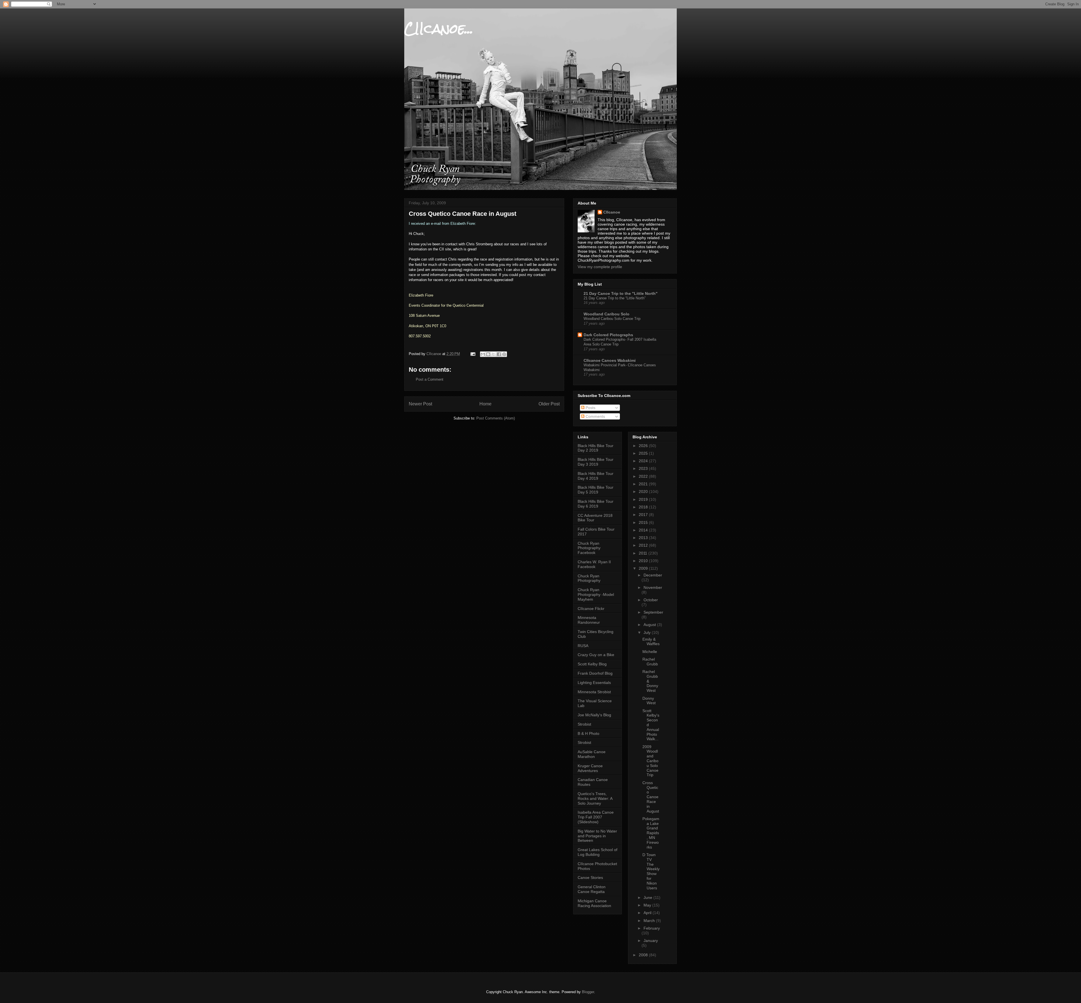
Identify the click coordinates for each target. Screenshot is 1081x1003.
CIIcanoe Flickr (591, 608)
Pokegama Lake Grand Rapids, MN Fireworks (650, 832)
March (650, 920)
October (651, 600)
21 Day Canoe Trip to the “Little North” (615, 298)
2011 (643, 553)
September (653, 612)
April (648, 912)
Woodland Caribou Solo (606, 314)
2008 (644, 955)
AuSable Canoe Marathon (592, 754)
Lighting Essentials (594, 682)
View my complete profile (600, 266)
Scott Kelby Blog (592, 664)
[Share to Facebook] (499, 354)
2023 (644, 468)
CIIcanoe (611, 212)
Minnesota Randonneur (589, 620)
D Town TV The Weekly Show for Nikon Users (651, 871)
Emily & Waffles (651, 641)
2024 (644, 461)
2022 (644, 476)
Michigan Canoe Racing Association (594, 903)
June (648, 897)
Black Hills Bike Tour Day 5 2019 (595, 489)
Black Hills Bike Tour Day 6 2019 (595, 503)
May (648, 905)
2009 (644, 568)
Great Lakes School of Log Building (597, 852)
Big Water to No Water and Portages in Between (597, 836)
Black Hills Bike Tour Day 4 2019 (595, 476)
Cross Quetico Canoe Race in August (650, 796)
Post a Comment (429, 379)
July (648, 632)
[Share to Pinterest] (504, 354)
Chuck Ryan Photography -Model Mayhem (596, 594)
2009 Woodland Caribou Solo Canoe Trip (650, 760)
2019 (644, 499)
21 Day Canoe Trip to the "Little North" (621, 293)
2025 (644, 453)
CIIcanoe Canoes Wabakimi (610, 360)
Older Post (549, 403)
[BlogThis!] (488, 354)
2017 (644, 514)
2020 (644, 491)
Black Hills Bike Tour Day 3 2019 (595, 461)
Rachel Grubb (650, 661)
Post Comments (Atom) (495, 418)
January (651, 940)
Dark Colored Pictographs (608, 335)
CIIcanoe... (438, 28)
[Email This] (483, 354)
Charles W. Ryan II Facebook (594, 564)
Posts (589, 407)
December (653, 575)
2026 (644, 445)
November (653, 587)
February (652, 928)
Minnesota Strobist (594, 692)
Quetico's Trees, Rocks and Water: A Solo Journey (595, 798)
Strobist (584, 724)
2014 (644, 530)
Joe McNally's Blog (594, 715)
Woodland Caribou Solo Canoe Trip (612, 319)
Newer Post (420, 403)
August (650, 624)
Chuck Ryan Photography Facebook (589, 548)
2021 (644, 484)
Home (485, 403)
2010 (644, 560)
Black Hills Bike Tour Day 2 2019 (595, 448)
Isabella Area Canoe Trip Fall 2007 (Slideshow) (596, 817)
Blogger (588, 992)
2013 (644, 537)
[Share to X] (493, 354)
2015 (644, 522)
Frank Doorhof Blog (595, 673)
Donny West (649, 700)
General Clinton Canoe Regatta (592, 889)
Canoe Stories (590, 877)
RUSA (583, 645)
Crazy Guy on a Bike (596, 654)
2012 (644, 545)
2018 (644, 507)
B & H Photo (588, 733)
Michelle (649, 651)
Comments (594, 416)
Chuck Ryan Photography (589, 578)
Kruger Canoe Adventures (590, 768)
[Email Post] (472, 354)
